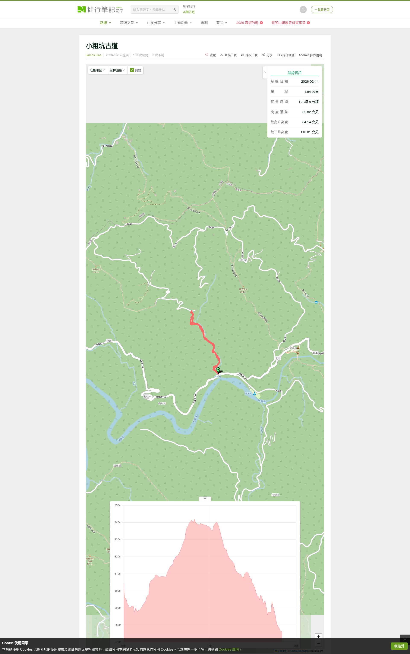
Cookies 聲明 (229, 649)
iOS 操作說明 (285, 55)
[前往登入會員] (303, 9)
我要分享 (323, 9)
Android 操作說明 (310, 55)
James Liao (93, 55)
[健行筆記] (100, 9)
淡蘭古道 (189, 12)
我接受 (399, 646)
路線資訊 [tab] (295, 72)
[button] (218, 371)
